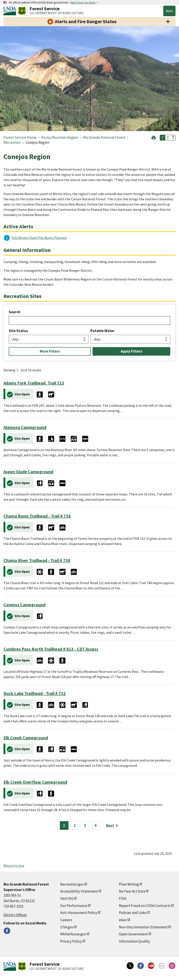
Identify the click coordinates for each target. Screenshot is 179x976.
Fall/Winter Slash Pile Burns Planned (39, 237)
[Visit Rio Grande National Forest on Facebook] (6, 930)
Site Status (18, 330)
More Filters (50, 351)
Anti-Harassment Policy (78, 912)
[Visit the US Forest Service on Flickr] (161, 965)
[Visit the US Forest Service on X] (130, 965)
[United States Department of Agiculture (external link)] (10, 11)
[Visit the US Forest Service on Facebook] (140, 965)
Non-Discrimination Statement (143, 927)
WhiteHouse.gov (73, 934)
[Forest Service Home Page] (22, 11)
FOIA (122, 898)
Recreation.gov (72, 884)
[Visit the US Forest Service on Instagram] (172, 965)
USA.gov (66, 927)
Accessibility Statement (79, 891)
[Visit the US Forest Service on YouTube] (151, 965)
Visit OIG (66, 898)
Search (14, 312)
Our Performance (73, 905)
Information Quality (134, 941)
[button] (153, 137)
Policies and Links (132, 912)
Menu (169, 11)
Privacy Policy (71, 941)
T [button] (163, 137)
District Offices (15, 914)
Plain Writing (129, 884)
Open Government (133, 934)
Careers (66, 919)
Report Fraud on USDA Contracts (144, 905)
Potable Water (102, 330)
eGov (123, 919)
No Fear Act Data (132, 891)
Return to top (13, 865)
